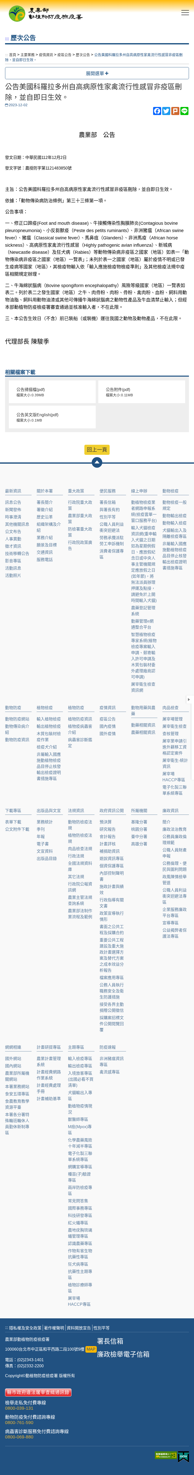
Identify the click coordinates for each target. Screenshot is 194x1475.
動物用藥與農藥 (143, 711)
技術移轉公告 (17, 553)
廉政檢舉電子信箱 (123, 1354)
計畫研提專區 (49, 1047)
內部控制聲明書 (112, 876)
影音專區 (13, 561)
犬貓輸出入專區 (80, 1096)
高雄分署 (139, 844)
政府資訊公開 (112, 811)
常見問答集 (78, 1201)
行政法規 (76, 856)
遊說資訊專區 (112, 858)
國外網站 (13, 1058)
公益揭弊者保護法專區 (174, 933)
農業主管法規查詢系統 (80, 900)
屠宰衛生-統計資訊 (175, 763)
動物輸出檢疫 (174, 516)
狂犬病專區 (78, 1264)
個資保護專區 (112, 866)
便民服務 (108, 491)
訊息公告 (13, 502)
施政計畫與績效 (112, 889)
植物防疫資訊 (80, 719)
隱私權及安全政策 (25, 1328)
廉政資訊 (170, 811)
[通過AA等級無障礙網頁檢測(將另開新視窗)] (166, 1458)
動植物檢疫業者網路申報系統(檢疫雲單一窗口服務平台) (144, 511)
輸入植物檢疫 (49, 719)
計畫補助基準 (49, 1099)
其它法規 (76, 877)
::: (7, 39)
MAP (91, 1349)
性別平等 (108, 517)
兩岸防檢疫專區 (80, 1190)
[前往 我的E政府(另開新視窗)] (183, 1457)
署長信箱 (108, 502)
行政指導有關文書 (112, 903)
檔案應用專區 (112, 978)
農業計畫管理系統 (49, 1061)
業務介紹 (45, 538)
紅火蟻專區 (78, 1223)
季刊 (41, 829)
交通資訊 (45, 552)
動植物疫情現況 (80, 1109)
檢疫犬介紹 (47, 747)
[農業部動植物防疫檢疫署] (45, 12)
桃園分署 (139, 829)
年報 (41, 836)
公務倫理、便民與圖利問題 (174, 866)
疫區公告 (64, 55)
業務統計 (45, 822)
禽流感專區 (110, 1072)
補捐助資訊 (110, 851)
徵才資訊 (13, 546)
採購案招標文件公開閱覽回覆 (112, 1024)
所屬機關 (139, 811)
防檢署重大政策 (80, 532)
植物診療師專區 (80, 1288)
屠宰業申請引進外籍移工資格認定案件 (174, 747)
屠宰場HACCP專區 (173, 777)
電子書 (43, 844)
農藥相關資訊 (143, 732)
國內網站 (13, 1066)
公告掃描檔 (30, 392)
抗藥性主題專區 (80, 1274)
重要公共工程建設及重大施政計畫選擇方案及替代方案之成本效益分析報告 (112, 955)
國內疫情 (108, 726)
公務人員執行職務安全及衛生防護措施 (112, 991)
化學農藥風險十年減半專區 (80, 1143)
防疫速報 (108, 1047)
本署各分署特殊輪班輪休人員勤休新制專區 (17, 1123)
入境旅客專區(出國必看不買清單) (80, 1079)
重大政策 (76, 491)
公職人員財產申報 (174, 853)
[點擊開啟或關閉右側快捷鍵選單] (188, 699)
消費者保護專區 (112, 554)
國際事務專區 (80, 1208)
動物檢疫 (170, 491)
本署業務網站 (17, 1086)
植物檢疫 (45, 708)
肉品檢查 (170, 708)
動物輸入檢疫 (174, 523)
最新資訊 (13, 491)
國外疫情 (108, 734)
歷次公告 (83, 55)
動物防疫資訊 (17, 740)
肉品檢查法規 (80, 849)
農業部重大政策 (80, 519)
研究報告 (108, 829)
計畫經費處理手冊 (49, 1088)
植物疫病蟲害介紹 (80, 729)
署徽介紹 (45, 510)
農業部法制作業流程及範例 (80, 914)
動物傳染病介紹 (17, 729)
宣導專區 (170, 923)
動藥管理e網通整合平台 (142, 624)
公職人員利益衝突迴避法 (112, 527)
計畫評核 (108, 844)
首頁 (12, 55)
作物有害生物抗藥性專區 (80, 1254)
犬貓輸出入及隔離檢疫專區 (174, 533)
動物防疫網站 (17, 719)
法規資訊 (76, 811)
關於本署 (45, 491)
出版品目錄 (47, 858)
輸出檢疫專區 (80, 1066)
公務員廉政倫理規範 (174, 839)
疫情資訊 (46, 55)
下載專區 (13, 811)
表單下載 (13, 822)
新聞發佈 (13, 510)
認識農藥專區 (80, 1243)
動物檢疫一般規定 (174, 505)
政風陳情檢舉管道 (174, 880)
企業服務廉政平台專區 (174, 912)
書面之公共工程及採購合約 (112, 930)
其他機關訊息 (17, 524)
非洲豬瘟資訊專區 (112, 1061)
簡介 (166, 822)
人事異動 (13, 539)
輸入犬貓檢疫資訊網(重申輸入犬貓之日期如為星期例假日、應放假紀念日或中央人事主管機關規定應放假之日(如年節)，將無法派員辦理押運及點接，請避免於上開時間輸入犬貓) (144, 564)
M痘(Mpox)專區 (80, 1130)
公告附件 (119, 392)
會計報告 (108, 836)
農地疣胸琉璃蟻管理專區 (80, 1233)
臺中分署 (139, 836)
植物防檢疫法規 (80, 838)
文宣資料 (45, 851)
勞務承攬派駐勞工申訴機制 (112, 541)
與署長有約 (110, 510)
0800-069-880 (19, 1436)
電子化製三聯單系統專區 (174, 790)
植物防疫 (76, 708)
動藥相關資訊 (143, 725)
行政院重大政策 (80, 505)
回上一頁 (97, 450)
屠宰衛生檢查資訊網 (143, 687)
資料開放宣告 (79, 1328)
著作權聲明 (54, 1328)
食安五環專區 (17, 1094)
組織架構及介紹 (49, 527)
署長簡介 (45, 502)
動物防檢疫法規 (80, 825)
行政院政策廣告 (80, 545)
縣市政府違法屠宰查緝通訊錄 (38, 1392)
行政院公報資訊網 (80, 887)
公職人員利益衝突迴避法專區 (174, 896)
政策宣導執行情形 (112, 916)
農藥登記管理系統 (143, 611)
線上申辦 (139, 491)
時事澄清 (13, 517)
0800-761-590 (19, 1422)
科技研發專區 (80, 1215)
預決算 (106, 822)
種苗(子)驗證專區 (79, 1177)
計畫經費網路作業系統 (49, 1075)
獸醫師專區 (78, 1119)
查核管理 (170, 734)
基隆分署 (139, 822)
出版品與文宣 (49, 811)
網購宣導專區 (80, 1167)
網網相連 (13, 1047)
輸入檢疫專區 (80, 1058)
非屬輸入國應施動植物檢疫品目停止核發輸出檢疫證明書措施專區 (174, 556)
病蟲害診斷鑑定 (80, 743)
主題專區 (76, 1047)
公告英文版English (37, 417)
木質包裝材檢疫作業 (49, 737)
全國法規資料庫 (80, 866)
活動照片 (13, 575)
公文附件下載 (17, 829)
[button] (97, 462)
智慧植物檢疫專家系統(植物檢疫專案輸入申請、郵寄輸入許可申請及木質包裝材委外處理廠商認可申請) (144, 655)
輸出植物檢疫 (49, 726)
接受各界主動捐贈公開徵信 (112, 1007)
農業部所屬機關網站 (17, 1076)
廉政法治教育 (174, 829)
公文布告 (13, 532)
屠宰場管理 (172, 719)
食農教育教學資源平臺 (17, 1104)
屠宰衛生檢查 (174, 726)
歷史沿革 (45, 517)
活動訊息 (13, 568)
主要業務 (27, 55)
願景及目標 (47, 545)
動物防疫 (13, 708)
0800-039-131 (19, 1408)
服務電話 (45, 560)
